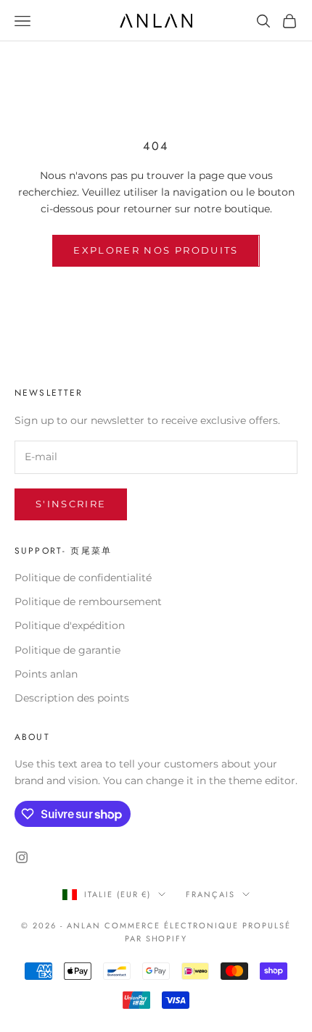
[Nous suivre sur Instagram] (22, 857)
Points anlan (46, 674)
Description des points (72, 697)
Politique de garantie (67, 650)
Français (210, 894)
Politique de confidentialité (83, 577)
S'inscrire (71, 503)
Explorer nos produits (155, 250)
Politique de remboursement (88, 601)
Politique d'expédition (70, 625)
